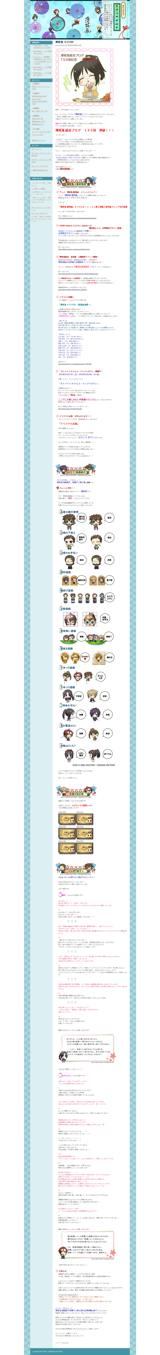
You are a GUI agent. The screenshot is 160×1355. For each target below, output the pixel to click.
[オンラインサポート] (39, 213)
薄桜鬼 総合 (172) (38, 121)
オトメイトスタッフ (61, 45)
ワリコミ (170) (37, 135)
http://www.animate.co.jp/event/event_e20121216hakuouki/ (78, 274)
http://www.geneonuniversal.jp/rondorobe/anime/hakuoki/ (77, 218)
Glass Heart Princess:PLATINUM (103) (39, 101)
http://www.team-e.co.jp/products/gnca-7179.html (74, 364)
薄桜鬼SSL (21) (37, 124)
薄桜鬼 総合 (65, 1342)
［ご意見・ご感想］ (38, 189)
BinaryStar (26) (37, 119)
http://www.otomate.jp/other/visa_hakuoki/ (72, 290)
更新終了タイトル (38, 140)
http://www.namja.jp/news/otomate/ (70, 409)
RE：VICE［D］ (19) (40, 111)
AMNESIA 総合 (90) (39, 96)
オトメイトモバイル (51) (41, 132)
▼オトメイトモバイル (39, 166)
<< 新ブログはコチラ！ (39, 170)
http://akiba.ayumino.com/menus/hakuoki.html (74, 249)
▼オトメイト (36, 149)
